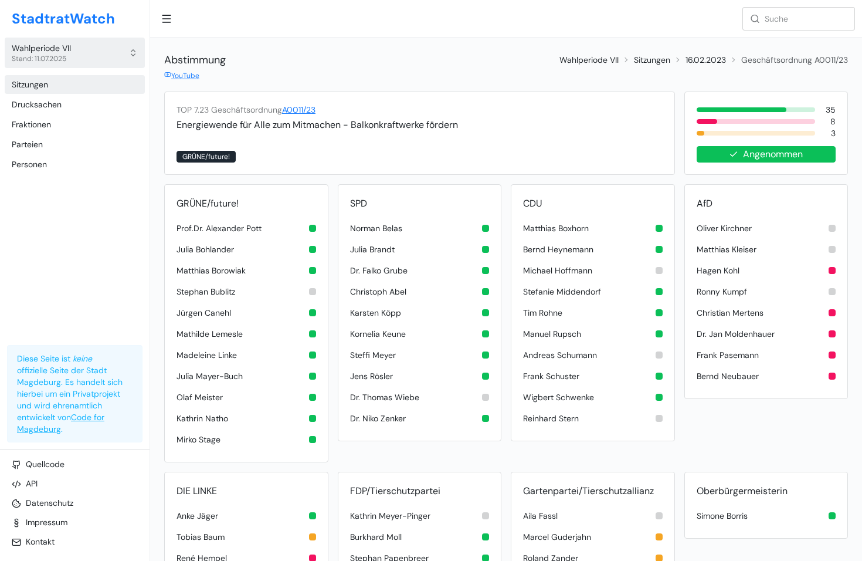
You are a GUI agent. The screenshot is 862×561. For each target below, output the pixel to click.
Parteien (27, 144)
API (32, 483)
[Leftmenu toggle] (166, 18)
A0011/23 (298, 109)
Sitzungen (30, 84)
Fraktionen (31, 124)
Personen (29, 164)
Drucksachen (37, 104)
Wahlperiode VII (589, 60)
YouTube (185, 75)
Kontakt (40, 541)
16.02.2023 (705, 60)
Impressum (46, 522)
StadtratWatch (63, 18)
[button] (75, 53)
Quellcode (45, 464)
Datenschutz (49, 503)
